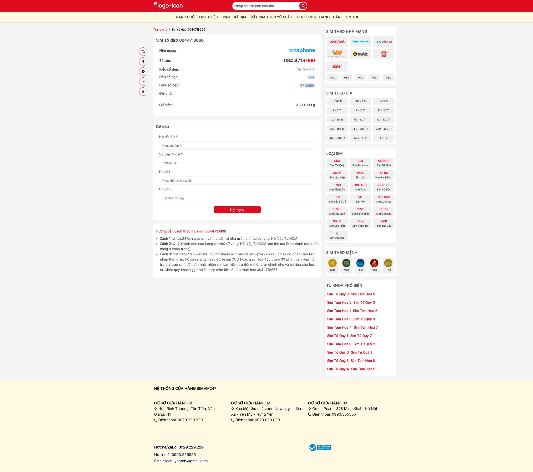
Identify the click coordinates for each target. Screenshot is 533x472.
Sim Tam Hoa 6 (363, 369)
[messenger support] (143, 71)
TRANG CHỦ (184, 17)
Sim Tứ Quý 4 (338, 369)
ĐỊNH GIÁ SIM (234, 17)
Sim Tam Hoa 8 (363, 361)
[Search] (303, 5)
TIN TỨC (352, 17)
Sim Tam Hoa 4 (339, 327)
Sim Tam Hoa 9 (339, 344)
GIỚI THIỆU (208, 17)
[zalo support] (143, 81)
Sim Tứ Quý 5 (338, 361)
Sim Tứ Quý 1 (337, 336)
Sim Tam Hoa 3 (339, 319)
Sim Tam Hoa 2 (365, 311)
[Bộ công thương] (319, 446)
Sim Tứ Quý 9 (338, 294)
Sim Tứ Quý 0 (364, 302)
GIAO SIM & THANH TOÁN (319, 17)
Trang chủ (160, 29)
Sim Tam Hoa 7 (366, 327)
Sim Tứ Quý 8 (364, 319)
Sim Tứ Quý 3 (361, 352)
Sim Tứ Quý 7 (361, 336)
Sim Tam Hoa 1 (339, 311)
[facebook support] (143, 61)
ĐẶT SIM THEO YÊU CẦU (271, 17)
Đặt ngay (237, 210)
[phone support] (143, 51)
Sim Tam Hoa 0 (363, 294)
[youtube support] (143, 91)
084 (311, 77)
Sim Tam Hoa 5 (339, 302)
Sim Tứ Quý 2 (364, 344)
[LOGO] (168, 6)
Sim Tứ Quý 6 (338, 352)
